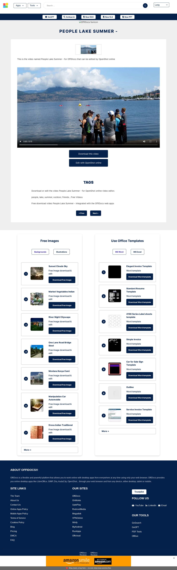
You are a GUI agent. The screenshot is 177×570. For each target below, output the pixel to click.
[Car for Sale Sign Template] (115, 374)
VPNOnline (77, 518)
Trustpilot (139, 492)
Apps (18, 5)
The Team (15, 496)
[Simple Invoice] (115, 351)
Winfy (74, 522)
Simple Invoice (133, 339)
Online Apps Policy (19, 509)
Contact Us (15, 505)
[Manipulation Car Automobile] (37, 411)
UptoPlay (76, 505)
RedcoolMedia (79, 509)
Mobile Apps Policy (19, 514)
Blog (12, 527)
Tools (32, 5)
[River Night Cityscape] (37, 330)
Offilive (135, 536)
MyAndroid (77, 527)
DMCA (13, 536)
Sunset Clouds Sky (58, 266)
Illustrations (61, 252)
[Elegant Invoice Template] (115, 277)
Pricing (13, 531)
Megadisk (76, 514)
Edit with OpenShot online (88, 162)
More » (27, 450)
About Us (14, 500)
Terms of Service (18, 518)
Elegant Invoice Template (139, 266)
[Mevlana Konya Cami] (37, 384)
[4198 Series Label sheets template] (115, 327)
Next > (95, 213)
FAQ (12, 540)
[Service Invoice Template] (115, 421)
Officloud (76, 536)
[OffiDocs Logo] (5, 5)
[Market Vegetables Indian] (37, 304)
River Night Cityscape (59, 317)
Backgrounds (40, 252)
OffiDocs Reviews (83, 554)
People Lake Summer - (88, 31)
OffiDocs (76, 496)
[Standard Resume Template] (115, 301)
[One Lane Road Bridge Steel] (37, 357)
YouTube (139, 505)
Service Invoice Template (139, 409)
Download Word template (139, 277)
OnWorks (76, 500)
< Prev (81, 213)
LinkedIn (152, 505)
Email (164, 505)
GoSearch (136, 523)
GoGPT (135, 527)
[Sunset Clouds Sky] (37, 279)
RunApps (76, 531)
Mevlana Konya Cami (59, 371)
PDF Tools (137, 532)
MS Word (119, 252)
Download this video (88, 153)
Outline (130, 387)
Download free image (62, 280)
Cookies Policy (17, 522)
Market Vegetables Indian (62, 291)
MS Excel (137, 252)
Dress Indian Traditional (61, 425)
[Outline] (115, 398)
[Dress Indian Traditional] (37, 438)
